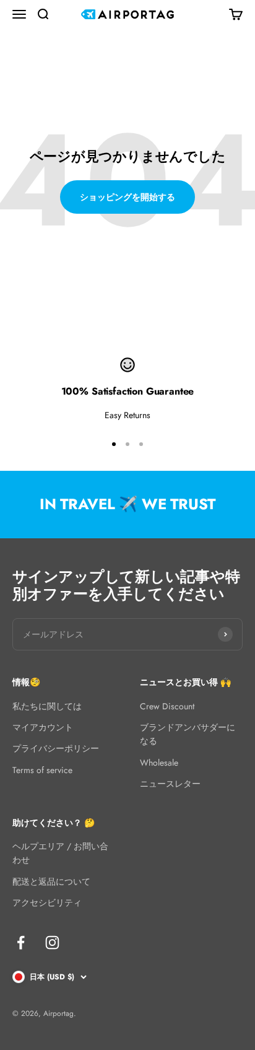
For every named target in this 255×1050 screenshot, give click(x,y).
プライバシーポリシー (55, 748)
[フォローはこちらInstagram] (52, 942)
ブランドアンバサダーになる (187, 734)
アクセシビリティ (47, 902)
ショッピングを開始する (127, 197)
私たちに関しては (47, 706)
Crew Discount (167, 706)
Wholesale (159, 762)
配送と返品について (51, 881)
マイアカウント (42, 727)
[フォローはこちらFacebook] (20, 942)
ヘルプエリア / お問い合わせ (60, 853)
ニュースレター (170, 783)
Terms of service (42, 770)
